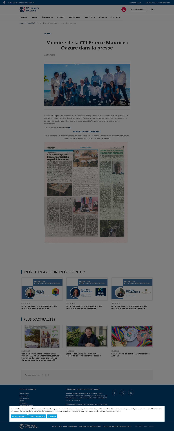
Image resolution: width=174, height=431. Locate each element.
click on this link (115, 411)
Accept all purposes (19, 416)
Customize (52, 416)
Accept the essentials (37, 416)
